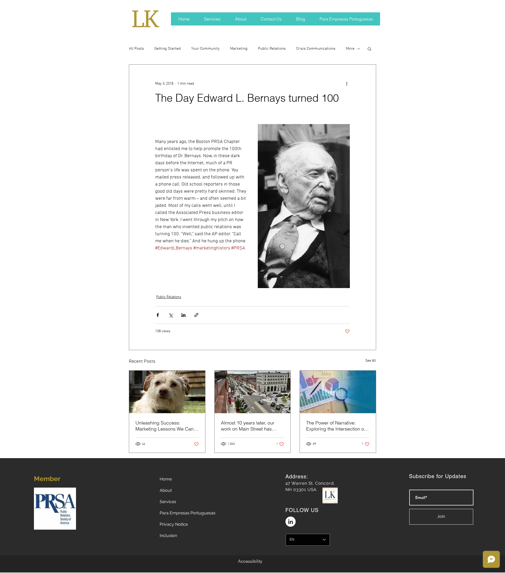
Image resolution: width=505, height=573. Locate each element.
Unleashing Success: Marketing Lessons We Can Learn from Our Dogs (164, 426)
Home (166, 479)
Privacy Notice (174, 524)
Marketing (239, 48)
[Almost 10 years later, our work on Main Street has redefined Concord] (253, 392)
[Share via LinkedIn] (183, 315)
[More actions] (347, 83)
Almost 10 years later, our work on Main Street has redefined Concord (247, 426)
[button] (369, 49)
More (350, 48)
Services (168, 501)
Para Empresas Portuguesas (187, 512)
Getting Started (167, 48)
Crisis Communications (315, 48)
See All (370, 361)
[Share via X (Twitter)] (170, 315)
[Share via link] (196, 315)
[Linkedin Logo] (290, 521)
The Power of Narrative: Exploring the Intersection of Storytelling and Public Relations (335, 426)
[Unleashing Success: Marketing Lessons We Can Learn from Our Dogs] (167, 392)
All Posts (136, 48)
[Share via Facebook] (157, 315)
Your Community (205, 48)
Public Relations (272, 48)
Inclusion (168, 535)
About (166, 490)
